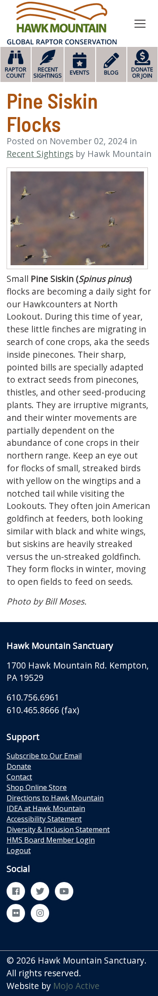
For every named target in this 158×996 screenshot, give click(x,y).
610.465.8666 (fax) (43, 710)
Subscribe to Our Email (44, 756)
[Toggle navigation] (140, 23)
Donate (19, 766)
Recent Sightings (40, 154)
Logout (19, 850)
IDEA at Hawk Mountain (46, 808)
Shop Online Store (37, 787)
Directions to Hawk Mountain (55, 798)
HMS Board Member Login (51, 840)
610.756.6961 (33, 697)
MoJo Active (76, 986)
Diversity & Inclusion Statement (58, 829)
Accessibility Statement (44, 819)
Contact (19, 777)
